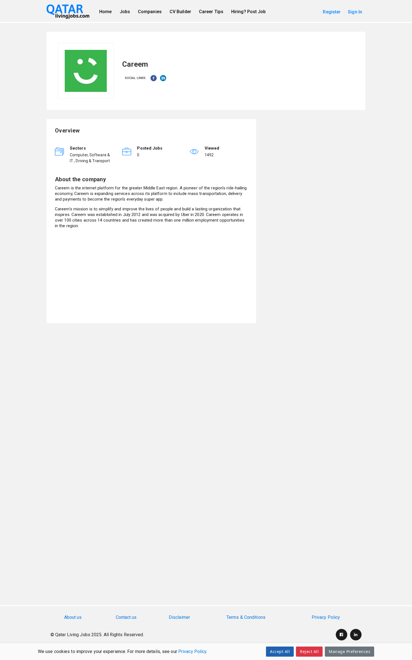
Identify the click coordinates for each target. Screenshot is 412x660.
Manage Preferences (349, 651)
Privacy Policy (192, 651)
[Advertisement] (151, 275)
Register (332, 12)
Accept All (280, 651)
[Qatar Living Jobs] (70, 11)
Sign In (355, 12)
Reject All (309, 651)
